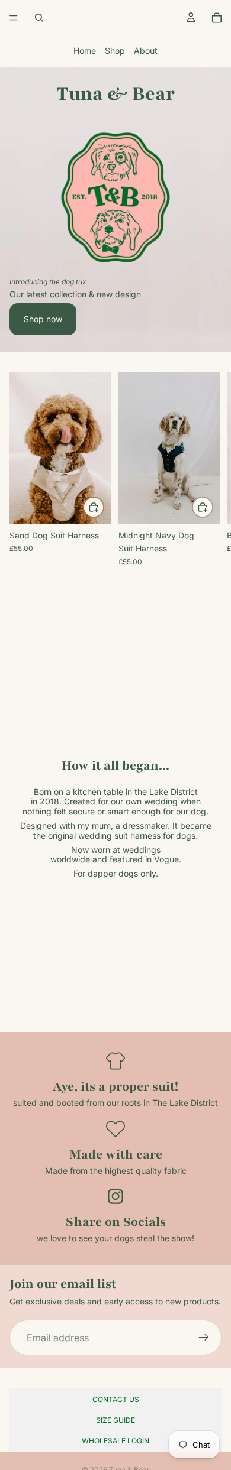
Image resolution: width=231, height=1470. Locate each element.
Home (84, 51)
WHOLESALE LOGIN (115, 1440)
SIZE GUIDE (115, 1420)
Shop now (43, 319)
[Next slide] (208, 469)
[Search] (39, 18)
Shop (115, 51)
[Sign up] (203, 1338)
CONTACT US (115, 1399)
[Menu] (13, 17)
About (146, 51)
